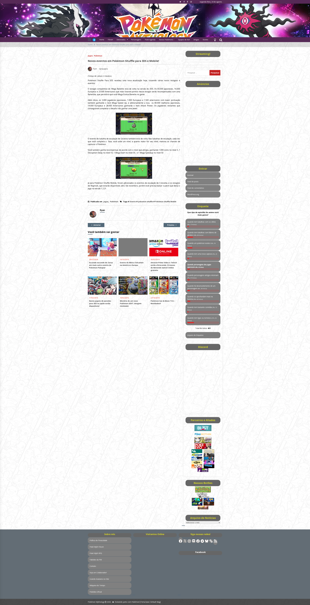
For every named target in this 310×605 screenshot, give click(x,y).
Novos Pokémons (166, 39)
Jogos (90, 56)
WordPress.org (193, 194)
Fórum (110, 39)
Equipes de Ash (184, 39)
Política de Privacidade (98, 540)
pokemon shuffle (145, 201)
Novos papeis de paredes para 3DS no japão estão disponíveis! (100, 303)
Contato (93, 566)
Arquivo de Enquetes (195, 335)
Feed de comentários (195, 188)
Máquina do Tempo (97, 585)
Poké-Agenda (150, 39)
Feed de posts (192, 181)
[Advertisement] (203, 123)
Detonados (121, 39)
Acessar (190, 175)
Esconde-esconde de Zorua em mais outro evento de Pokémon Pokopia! (101, 265)
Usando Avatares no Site (99, 579)
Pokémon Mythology (96, 602)
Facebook (200, 552)
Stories (205, 39)
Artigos (196, 39)
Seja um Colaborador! (98, 572)
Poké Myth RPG (96, 553)
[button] (215, 39)
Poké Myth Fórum (97, 547)
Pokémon (98, 56)
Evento (133, 201)
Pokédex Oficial (96, 592)
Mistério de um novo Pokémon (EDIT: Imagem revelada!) (130, 303)
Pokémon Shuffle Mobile (165, 201)
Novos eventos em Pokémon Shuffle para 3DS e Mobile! (123, 61)
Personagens (136, 39)
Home (101, 39)
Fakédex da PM (96, 560)
